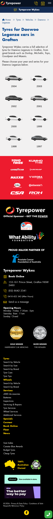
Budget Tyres (9, 450)
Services (8, 390)
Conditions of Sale (36, 503)
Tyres (6, 358)
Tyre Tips (7, 376)
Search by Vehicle (11, 362)
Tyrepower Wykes (28, 9)
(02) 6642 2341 (17, 290)
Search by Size (10, 365)
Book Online (10, 426)
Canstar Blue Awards (13, 446)
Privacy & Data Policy (19, 503)
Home (8, 19)
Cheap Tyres (9, 453)
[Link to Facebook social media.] (26, 512)
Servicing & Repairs (12, 404)
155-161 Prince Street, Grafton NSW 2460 (29, 284)
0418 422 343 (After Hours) (20, 296)
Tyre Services (9, 408)
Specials (8, 418)
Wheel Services (10, 411)
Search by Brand (11, 369)
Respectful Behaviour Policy (13, 506)
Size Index (8, 443)
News (6, 433)
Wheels (7, 379)
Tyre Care (7, 372)
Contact (7, 422)
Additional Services (12, 415)
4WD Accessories (11, 394)
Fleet (6, 429)
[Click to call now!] (36, 3)
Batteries (7, 397)
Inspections (8, 401)
